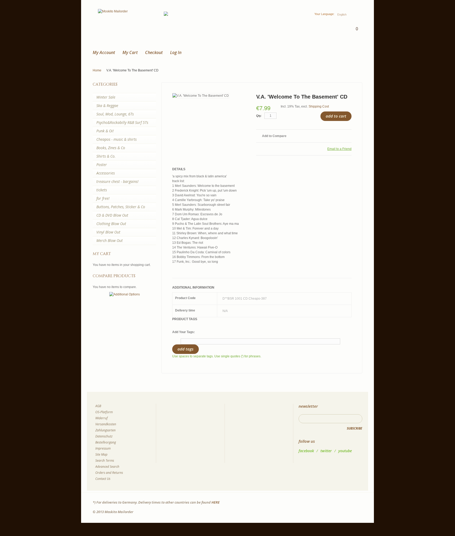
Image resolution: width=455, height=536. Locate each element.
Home (97, 70)
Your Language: (324, 14)
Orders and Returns (109, 472)
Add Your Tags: (183, 332)
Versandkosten (105, 424)
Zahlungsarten (105, 430)
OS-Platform (104, 412)
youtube (345, 450)
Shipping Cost (319, 106)
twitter (326, 450)
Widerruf (101, 418)
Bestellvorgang (105, 442)
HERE (215, 502)
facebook (306, 450)
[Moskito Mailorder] (113, 11)
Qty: (259, 115)
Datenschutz (103, 436)
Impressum (103, 448)
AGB (98, 406)
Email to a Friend (339, 149)
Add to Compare (274, 136)
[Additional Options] (124, 294)
